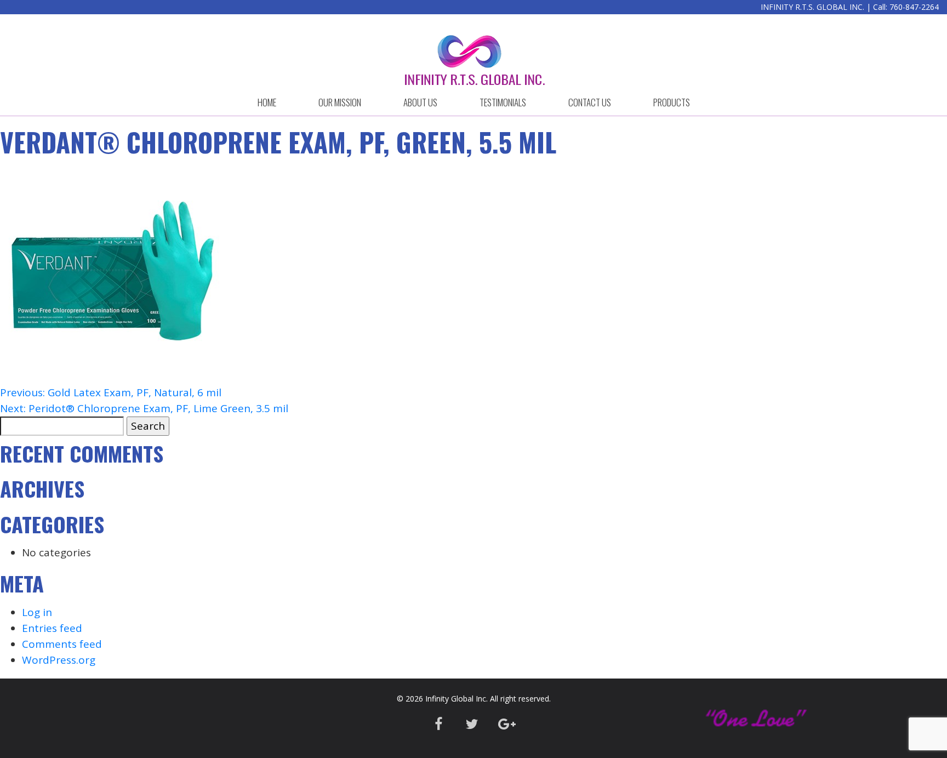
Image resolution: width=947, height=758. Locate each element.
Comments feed (62, 644)
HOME (267, 102)
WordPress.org (58, 660)
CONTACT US (589, 102)
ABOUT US (420, 102)
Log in (37, 612)
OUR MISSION (339, 102)
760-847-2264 (914, 7)
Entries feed (52, 628)
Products (671, 102)
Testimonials (503, 102)
